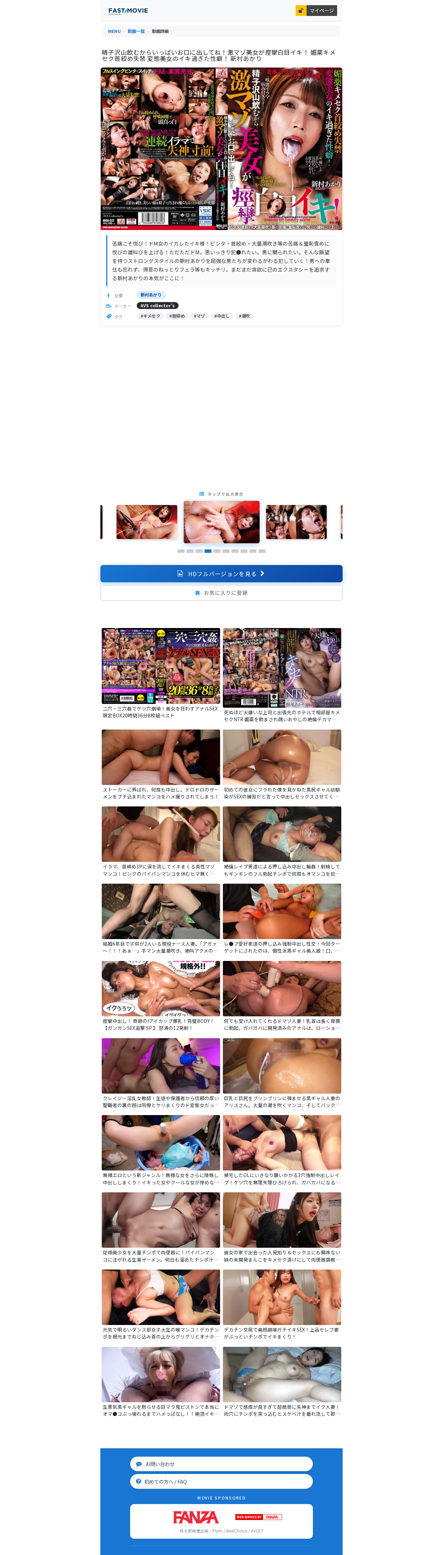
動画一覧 (136, 31)
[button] (181, 551)
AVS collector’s (158, 305)
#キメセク (150, 316)
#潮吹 (244, 316)
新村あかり (151, 295)
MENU (114, 31)
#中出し (222, 316)
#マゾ (199, 316)
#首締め (177, 316)
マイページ (322, 10)
